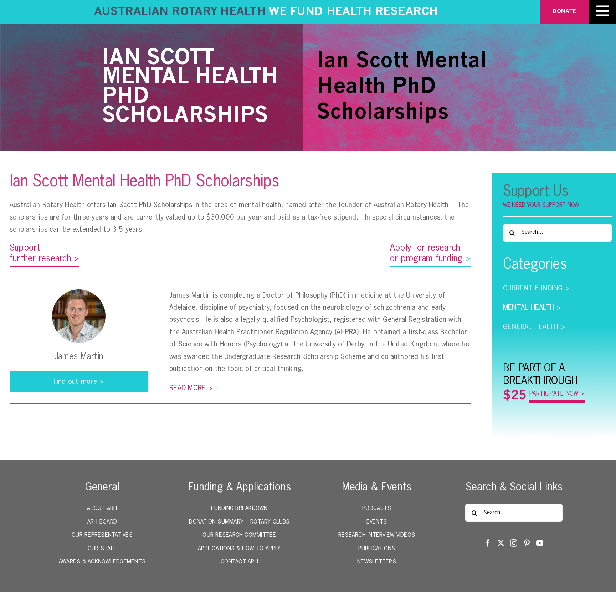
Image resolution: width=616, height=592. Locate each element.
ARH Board (102, 522)
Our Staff (102, 549)
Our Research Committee (239, 535)
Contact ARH (239, 562)
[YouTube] (539, 543)
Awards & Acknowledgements (102, 562)
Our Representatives (102, 535)
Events (376, 522)
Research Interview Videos (376, 535)
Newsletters (376, 562)
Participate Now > (556, 394)
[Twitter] (500, 543)
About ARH (102, 508)
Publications (376, 549)
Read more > (191, 388)
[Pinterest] (526, 543)
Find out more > (78, 381)
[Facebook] (487, 543)
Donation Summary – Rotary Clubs (239, 522)
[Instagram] (513, 543)
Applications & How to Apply (239, 549)
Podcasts (376, 508)
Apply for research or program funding (430, 253)
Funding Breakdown (239, 508)
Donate (564, 12)
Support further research (44, 253)
